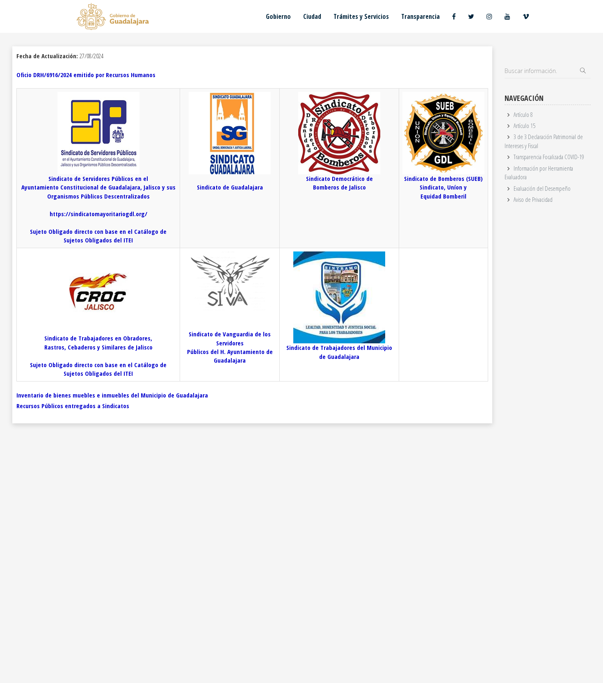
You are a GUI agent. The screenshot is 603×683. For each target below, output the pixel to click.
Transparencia (420, 16)
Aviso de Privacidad (533, 199)
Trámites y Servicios (361, 16)
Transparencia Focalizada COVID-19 (549, 157)
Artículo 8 (523, 114)
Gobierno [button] (278, 16)
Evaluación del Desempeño (542, 188)
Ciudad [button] (312, 16)
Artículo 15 (524, 125)
